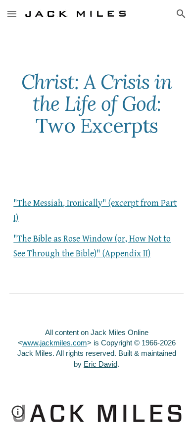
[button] (12, 13)
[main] (96, 104)
